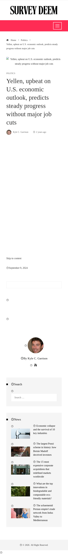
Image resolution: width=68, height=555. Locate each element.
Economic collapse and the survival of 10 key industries (44, 429)
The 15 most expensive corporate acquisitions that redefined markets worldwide (43, 469)
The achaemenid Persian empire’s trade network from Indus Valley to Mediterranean (44, 513)
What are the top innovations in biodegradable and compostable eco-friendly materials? (43, 491)
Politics (10, 73)
